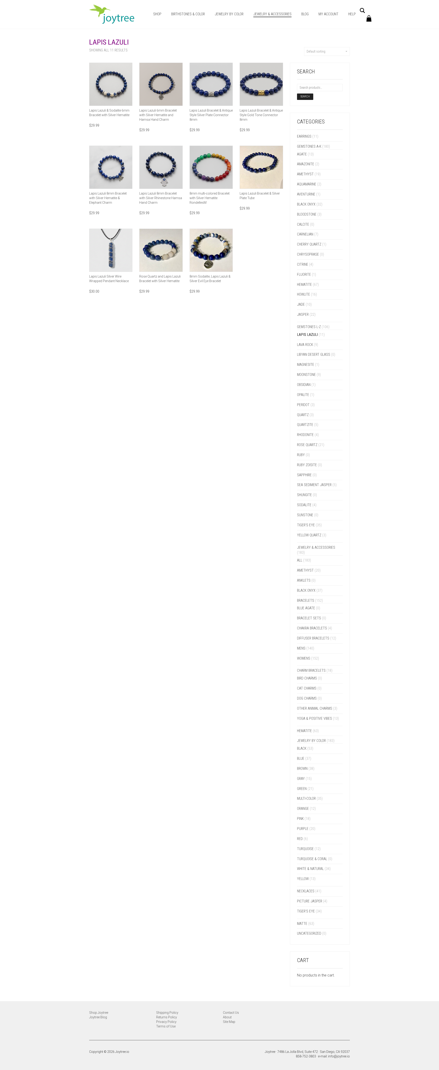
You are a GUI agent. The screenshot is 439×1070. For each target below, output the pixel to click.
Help (352, 14)
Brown (302, 768)
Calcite (303, 224)
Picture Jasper (309, 901)
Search (305, 96)
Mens (301, 648)
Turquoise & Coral (312, 859)
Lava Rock (305, 344)
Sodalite (304, 505)
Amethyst (305, 174)
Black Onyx (306, 204)
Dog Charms (307, 698)
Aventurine (306, 194)
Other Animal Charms (314, 708)
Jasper (303, 314)
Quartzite (305, 425)
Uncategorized (309, 933)
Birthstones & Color (188, 14)
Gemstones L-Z (309, 327)
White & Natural (310, 869)
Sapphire (304, 475)
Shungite (304, 495)
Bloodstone (306, 214)
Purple (302, 829)
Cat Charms (306, 688)
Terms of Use (166, 1026)
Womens (303, 658)
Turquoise (305, 849)
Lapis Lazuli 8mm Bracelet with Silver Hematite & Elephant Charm (108, 198)
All (299, 560)
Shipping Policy (167, 1012)
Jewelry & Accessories (272, 14)
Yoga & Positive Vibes (314, 718)
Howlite (303, 294)
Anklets (304, 580)
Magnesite (305, 364)
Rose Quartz (307, 445)
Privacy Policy (166, 1022)
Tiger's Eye (306, 525)
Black (301, 748)
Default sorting (316, 51)
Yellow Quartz (309, 535)
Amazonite (305, 164)
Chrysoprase (308, 254)
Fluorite (304, 274)
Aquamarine (306, 184)
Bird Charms (307, 678)
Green (302, 788)
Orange (303, 808)
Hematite (304, 284)
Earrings (304, 136)
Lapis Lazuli (307, 334)
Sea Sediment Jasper (314, 485)
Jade (301, 304)
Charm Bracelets (311, 670)
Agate (302, 154)
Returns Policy (166, 1017)
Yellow (303, 879)
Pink (300, 818)
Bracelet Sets (309, 618)
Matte (302, 923)
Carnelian (305, 234)
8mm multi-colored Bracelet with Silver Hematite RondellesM (210, 198)
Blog (305, 14)
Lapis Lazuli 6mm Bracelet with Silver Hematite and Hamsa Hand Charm (158, 115)
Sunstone (305, 515)
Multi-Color (306, 798)
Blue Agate (306, 608)
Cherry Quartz (309, 244)
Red (300, 839)
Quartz (303, 415)
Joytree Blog (98, 1017)
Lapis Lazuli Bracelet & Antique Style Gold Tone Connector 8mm (261, 115)
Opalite (303, 395)
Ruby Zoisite (307, 465)
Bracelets (305, 600)
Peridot (303, 405)
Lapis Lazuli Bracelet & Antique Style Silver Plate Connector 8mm (211, 115)
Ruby (301, 455)
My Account (328, 14)
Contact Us (231, 1012)
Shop (157, 14)
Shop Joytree (98, 1012)
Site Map (229, 1022)
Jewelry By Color (229, 14)
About (227, 1017)
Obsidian (304, 385)
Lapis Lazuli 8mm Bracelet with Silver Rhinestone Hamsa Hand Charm (160, 198)
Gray (301, 778)
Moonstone (306, 374)
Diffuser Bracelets (313, 638)
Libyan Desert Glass (313, 354)
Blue (300, 758)
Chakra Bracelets (312, 628)
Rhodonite (305, 435)
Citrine (302, 264)
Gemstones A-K (309, 146)
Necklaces (305, 891)
